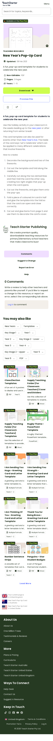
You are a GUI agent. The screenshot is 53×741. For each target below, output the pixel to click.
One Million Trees (12, 630)
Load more (25, 583)
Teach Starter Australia (15, 665)
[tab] (26, 254)
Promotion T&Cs (14, 724)
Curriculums (10, 660)
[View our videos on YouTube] (18, 712)
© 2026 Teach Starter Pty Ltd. (27, 728)
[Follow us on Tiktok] (6, 712)
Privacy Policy (31, 724)
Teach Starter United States (18, 670)
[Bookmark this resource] (8, 107)
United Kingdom (16, 719)
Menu (46, 3)
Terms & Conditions (37, 719)
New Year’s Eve (29, 139)
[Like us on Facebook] (14, 712)
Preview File (26, 99)
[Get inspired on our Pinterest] (22, 712)
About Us (8, 625)
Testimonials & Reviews (15, 636)
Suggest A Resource (14, 699)
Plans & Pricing (11, 654)
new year (36, 128)
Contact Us (9, 694)
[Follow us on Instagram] (10, 712)
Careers (8, 641)
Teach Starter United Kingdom (19, 675)
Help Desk (9, 689)
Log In (44, 724)
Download (25, 90)
